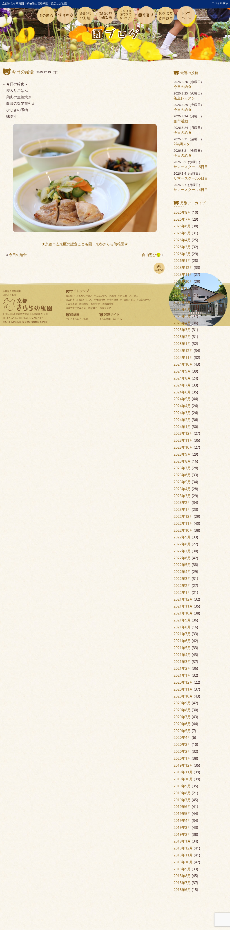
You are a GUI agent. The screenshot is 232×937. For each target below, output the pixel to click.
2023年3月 (182, 495)
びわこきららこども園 (77, 318)
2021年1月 (182, 675)
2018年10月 (183, 862)
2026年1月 (182, 260)
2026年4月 (182, 239)
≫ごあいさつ (100, 295)
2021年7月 (182, 633)
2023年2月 (182, 502)
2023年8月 (182, 461)
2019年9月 (182, 785)
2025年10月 (183, 281)
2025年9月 (182, 288)
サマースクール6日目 (191, 166)
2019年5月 (182, 813)
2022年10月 (183, 530)
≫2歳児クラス (144, 299)
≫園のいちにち (84, 299)
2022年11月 (183, 523)
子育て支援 (71, 303)
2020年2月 (182, 751)
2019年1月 (182, 841)
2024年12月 (183, 350)
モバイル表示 (220, 3)
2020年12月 (183, 682)
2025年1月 (182, 343)
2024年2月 (182, 419)
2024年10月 (183, 364)
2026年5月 (182, 232)
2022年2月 (182, 585)
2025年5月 (182, 316)
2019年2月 (182, 834)
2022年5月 (182, 564)
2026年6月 (182, 226)
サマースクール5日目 (191, 178)
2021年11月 (183, 606)
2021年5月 (182, 647)
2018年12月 (183, 848)
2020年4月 (182, 737)
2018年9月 (182, 869)
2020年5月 (182, 730)
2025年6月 (182, 309)
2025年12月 (183, 267)
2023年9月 (182, 454)
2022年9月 (182, 537)
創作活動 (181, 120)
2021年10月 (183, 613)
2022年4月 (182, 571)
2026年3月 (182, 246)
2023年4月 (182, 488)
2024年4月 (182, 405)
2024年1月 (182, 426)
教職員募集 (108, 303)
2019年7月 (182, 799)
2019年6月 (182, 806)
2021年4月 (182, 654)
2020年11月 (183, 689)
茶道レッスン (184, 98)
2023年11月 (183, 440)
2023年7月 (182, 467)
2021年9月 (182, 620)
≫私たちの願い (84, 295)
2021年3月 (182, 661)
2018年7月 (182, 882)
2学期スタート (185, 143)
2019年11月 (183, 772)
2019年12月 (183, 765)
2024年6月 (182, 392)
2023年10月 (183, 447)
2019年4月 (182, 820)
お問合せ (95, 303)
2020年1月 (182, 758)
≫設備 (112, 295)
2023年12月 (183, 433)
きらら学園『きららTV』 (112, 318)
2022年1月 (182, 592)
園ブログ (92, 307)
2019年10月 (183, 779)
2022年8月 (182, 544)
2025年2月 (182, 336)
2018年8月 (182, 875)
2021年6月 (182, 640)
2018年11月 (183, 855)
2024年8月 (182, 378)
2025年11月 (183, 274)
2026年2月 (182, 253)
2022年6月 (182, 557)
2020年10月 (183, 696)
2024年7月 (182, 385)
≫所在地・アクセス (128, 295)
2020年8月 (182, 709)
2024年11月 (183, 357)
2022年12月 (183, 516)
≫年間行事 (99, 299)
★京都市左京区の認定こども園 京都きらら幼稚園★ (85, 243)
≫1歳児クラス (127, 299)
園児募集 (83, 303)
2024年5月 (182, 398)
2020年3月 (182, 744)
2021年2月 (182, 668)
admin (43, 321)
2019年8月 (182, 792)
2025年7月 (182, 302)
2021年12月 (183, 599)
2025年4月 (182, 322)
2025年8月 (182, 295)
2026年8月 (182, 212)
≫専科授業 (112, 299)
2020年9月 (182, 702)
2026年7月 (182, 219)
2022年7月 (182, 551)
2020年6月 (182, 723)
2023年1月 (182, 509)
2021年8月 (182, 627)
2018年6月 (182, 889)
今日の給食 (23, 71)
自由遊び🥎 (151, 254)
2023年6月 (182, 474)
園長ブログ (105, 307)
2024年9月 (182, 371)
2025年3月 (182, 329)
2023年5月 (182, 481)
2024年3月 (182, 412)
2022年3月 (182, 578)
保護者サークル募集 (76, 307)
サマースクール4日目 (191, 189)
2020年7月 (182, 716)
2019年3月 (182, 827)
